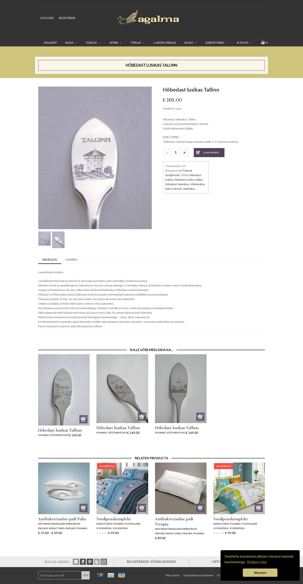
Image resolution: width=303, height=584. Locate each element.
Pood (220, 575)
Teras (136, 43)
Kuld (69, 43)
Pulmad (187, 170)
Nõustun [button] (260, 572)
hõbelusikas (198, 184)
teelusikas (189, 188)
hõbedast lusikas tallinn (189, 179)
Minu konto (173, 575)
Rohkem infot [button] (257, 562)
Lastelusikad (165, 43)
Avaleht (50, 43)
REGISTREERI (67, 18)
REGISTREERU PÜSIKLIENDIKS (151, 561)
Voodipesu (120, 528)
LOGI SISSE (47, 18)
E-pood (242, 43)
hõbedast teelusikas (177, 184)
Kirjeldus (49, 259)
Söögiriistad (172, 175)
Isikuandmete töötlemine (198, 575)
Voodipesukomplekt (113, 519)
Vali (83, 508)
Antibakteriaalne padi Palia (62, 519)
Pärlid (91, 43)
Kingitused (215, 43)
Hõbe (114, 43)
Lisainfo (71, 259)
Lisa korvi (211, 152)
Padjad (70, 528)
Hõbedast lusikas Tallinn (60, 430)
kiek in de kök (173, 188)
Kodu (188, 43)
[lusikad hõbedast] (95, 88)
